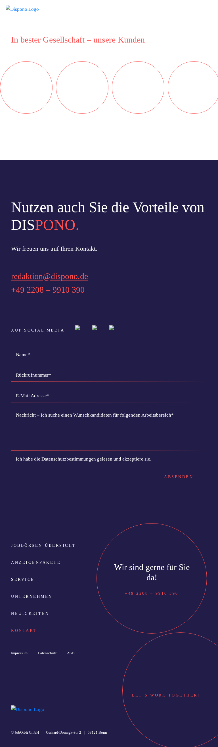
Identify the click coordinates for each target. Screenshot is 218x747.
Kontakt (24, 630)
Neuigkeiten (30, 613)
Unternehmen (32, 596)
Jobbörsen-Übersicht (43, 545)
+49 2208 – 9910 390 (48, 289)
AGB (71, 653)
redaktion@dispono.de (49, 276)
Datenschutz (47, 653)
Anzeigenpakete (36, 562)
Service (23, 579)
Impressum (19, 653)
